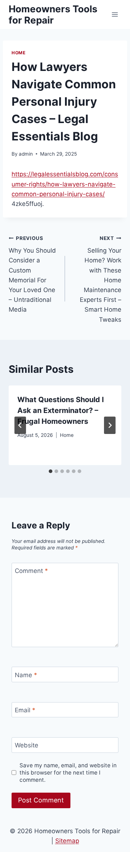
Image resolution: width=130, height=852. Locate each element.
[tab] (50, 471)
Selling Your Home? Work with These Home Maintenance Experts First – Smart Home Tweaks (100, 279)
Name (26, 674)
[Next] (110, 425)
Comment (31, 570)
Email (25, 710)
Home (18, 52)
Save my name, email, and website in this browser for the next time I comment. (68, 772)
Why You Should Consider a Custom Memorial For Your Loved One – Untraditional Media (32, 274)
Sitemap (67, 840)
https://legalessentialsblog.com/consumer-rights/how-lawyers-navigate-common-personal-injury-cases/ (65, 183)
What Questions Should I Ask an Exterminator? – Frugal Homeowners (60, 410)
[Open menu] (114, 14)
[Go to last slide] (20, 425)
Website (26, 745)
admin (26, 154)
